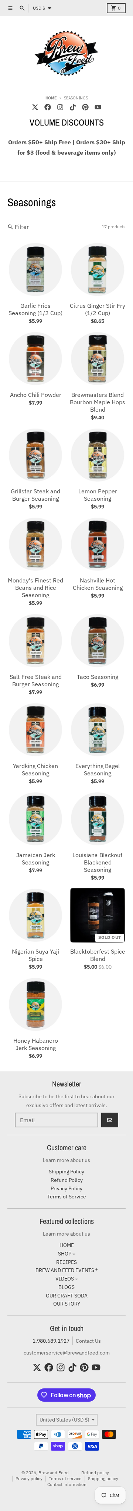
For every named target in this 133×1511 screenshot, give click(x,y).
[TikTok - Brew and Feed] (73, 107)
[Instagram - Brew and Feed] (60, 107)
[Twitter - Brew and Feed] (35, 107)
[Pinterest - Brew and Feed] (85, 107)
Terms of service (65, 1478)
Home (51, 98)
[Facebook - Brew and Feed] (47, 107)
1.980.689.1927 (51, 1341)
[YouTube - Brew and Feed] (98, 107)
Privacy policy (29, 1478)
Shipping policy (103, 1478)
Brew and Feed (53, 1472)
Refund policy (95, 1472)
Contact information (66, 1484)
